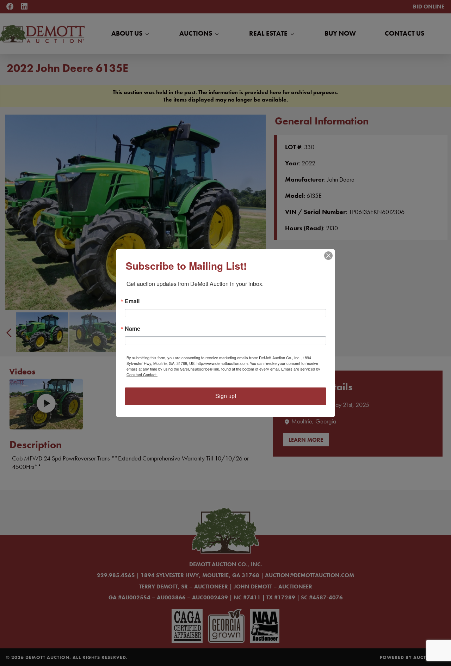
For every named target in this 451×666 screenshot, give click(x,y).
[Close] (328, 255)
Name (132, 328)
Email (132, 301)
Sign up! (225, 396)
